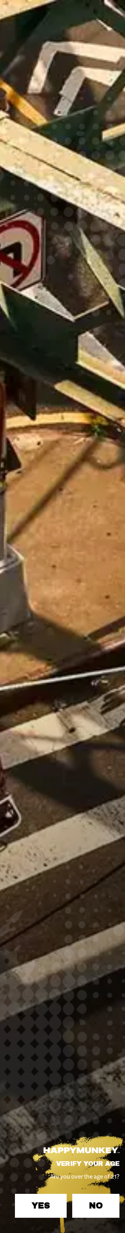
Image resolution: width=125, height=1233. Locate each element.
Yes (41, 1205)
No (96, 1205)
